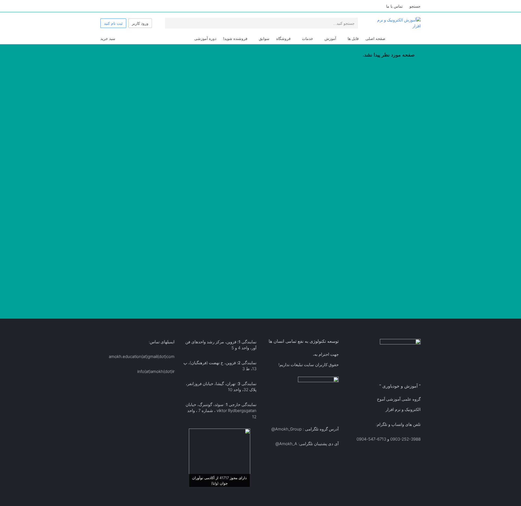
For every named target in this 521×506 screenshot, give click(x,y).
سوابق (264, 38)
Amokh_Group (288, 429)
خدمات (307, 38)
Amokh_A (288, 443)
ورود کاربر (140, 23)
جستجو (415, 6)
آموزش (330, 38)
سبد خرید (107, 38)
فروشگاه (283, 38)
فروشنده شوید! (235, 38)
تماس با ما (394, 6)
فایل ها (353, 38)
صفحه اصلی (375, 38)
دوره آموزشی (205, 38)
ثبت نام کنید (113, 23)
